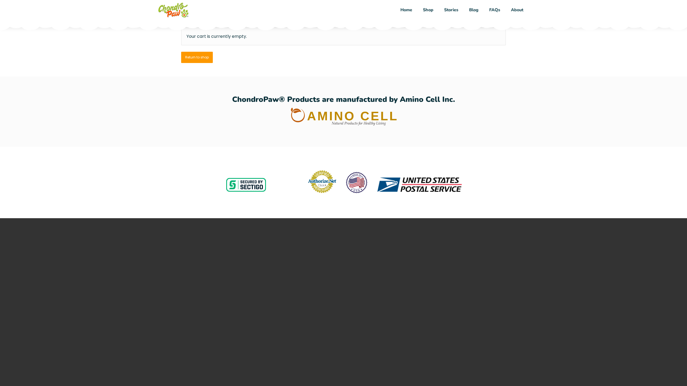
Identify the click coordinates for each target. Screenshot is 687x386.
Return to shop (197, 57)
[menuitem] (406, 10)
